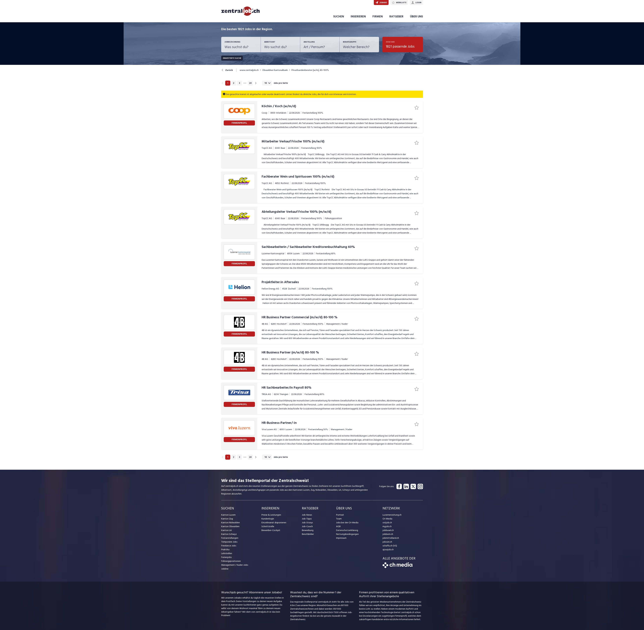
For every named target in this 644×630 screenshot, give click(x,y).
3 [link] (239, 83)
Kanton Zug (227, 519)
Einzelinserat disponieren (273, 522)
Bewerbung (307, 530)
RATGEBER (396, 16)
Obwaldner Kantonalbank (275, 70)
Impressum (341, 538)
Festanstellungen (229, 538)
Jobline (224, 569)
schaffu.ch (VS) (390, 546)
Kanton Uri (226, 530)
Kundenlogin (267, 519)
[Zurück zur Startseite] (398, 567)
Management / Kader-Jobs (234, 565)
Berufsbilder (308, 534)
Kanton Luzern (228, 515)
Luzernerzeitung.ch (392, 515)
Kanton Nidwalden (230, 522)
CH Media (387, 519)
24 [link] (250, 83)
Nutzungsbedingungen (347, 534)
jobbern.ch (388, 534)
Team (339, 519)
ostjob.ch (387, 522)
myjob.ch (387, 526)
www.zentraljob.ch (249, 70)
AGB (338, 526)
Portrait (340, 515)
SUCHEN (338, 16)
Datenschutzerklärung (347, 530)
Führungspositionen (231, 561)
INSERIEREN (358, 16)
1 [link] (227, 83)
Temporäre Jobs (229, 542)
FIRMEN (377, 16)
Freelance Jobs (228, 546)
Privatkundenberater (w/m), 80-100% (310, 70)
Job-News (307, 515)
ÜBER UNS (416, 16)
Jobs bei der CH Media (347, 522)
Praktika (225, 549)
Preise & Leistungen (271, 515)
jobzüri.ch (387, 542)
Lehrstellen (226, 553)
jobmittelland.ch (391, 538)
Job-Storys (307, 522)
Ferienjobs (226, 557)
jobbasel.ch (388, 530)
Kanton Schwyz (229, 534)
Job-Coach (307, 526)
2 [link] (233, 83)
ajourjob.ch (388, 549)
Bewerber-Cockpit (270, 530)
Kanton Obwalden (230, 526)
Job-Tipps (307, 519)
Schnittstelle (267, 526)
